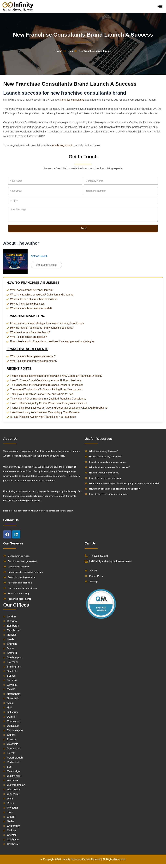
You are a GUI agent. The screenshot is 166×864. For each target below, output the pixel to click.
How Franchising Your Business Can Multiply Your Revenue (45, 412)
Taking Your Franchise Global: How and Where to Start (41, 394)
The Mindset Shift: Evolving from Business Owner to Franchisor (46, 385)
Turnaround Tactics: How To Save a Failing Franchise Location (46, 389)
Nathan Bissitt (39, 256)
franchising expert (62, 145)
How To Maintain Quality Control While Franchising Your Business (48, 403)
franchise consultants (72, 99)
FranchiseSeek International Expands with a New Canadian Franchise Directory (56, 375)
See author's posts (46, 264)
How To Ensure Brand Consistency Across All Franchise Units (45, 380)
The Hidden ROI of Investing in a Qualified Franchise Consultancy (48, 398)
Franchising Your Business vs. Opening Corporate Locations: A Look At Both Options (58, 407)
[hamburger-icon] (160, 6)
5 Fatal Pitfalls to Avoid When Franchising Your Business (43, 416)
